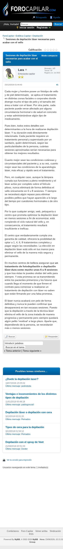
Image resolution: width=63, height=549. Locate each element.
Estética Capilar (23, 36)
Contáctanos (13, 531)
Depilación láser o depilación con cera (28, 412)
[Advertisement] (35, 496)
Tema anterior (13, 350)
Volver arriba (41, 531)
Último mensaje (12, 386)
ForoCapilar (8, 36)
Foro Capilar (27, 531)
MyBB (17, 539)
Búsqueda (41, 17)
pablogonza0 (27, 404)
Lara (21, 69)
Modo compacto (49, 55)
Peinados (25, 419)
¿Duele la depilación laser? (21, 378)
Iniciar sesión (27, 27)
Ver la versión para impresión (19, 460)
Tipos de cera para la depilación (24, 427)
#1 (57, 85)
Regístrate (42, 27)
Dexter (24, 449)
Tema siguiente (31, 350)
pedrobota (26, 386)
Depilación (38, 36)
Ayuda (56, 17)
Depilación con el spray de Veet (24, 441)
